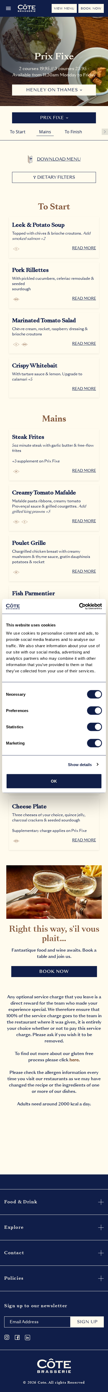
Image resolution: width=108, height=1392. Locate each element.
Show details (80, 764)
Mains (45, 132)
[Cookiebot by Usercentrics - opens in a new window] (79, 606)
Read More (84, 248)
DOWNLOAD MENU (59, 159)
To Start (17, 132)
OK (54, 781)
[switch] (94, 710)
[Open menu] (8, 8)
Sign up (87, 1322)
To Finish (73, 132)
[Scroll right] (105, 132)
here (74, 1060)
